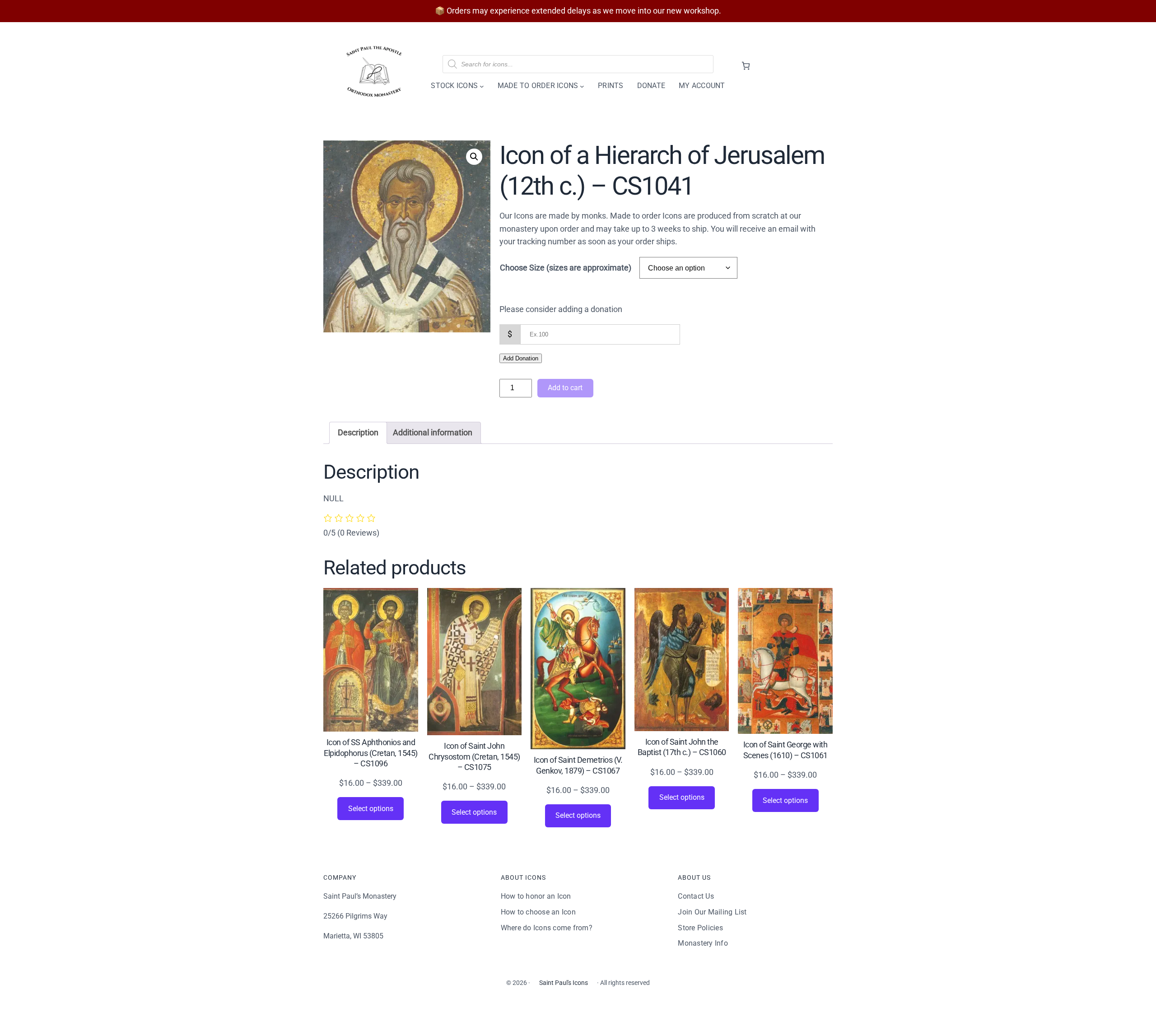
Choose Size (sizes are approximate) (565, 267)
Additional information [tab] (432, 432)
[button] (474, 157)
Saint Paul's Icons (563, 982)
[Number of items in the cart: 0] (746, 66)
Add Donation (520, 358)
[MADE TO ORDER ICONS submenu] (582, 86)
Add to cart (565, 387)
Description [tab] (358, 432)
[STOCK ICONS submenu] (482, 86)
